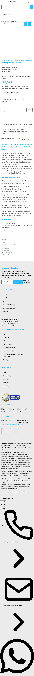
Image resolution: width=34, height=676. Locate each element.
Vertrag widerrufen (8, 498)
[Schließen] (13, 509)
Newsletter (6, 386)
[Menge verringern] (2, 110)
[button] (23, 2)
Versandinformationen (9, 351)
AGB (4, 341)
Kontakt (5, 294)
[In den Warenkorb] (2, 20)
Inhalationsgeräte (13, 69)
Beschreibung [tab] (25, 139)
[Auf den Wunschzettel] (29, 24)
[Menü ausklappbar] (3, 2)
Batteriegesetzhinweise (9, 360)
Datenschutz (6, 337)
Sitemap (5, 311)
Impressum (6, 334)
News (4, 301)
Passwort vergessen (9, 376)
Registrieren (6, 379)
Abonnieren (18, 281)
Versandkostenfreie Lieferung (19, 86)
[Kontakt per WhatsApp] (17, 656)
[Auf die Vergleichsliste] (25, 24)
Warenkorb (6, 382)
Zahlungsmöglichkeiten (9, 347)
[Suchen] (31, 7)
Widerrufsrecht (7, 344)
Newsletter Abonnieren (26, 281)
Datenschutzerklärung (7, 273)
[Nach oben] (0, 675)
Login (4, 372)
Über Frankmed (7, 298)
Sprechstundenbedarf (9, 308)
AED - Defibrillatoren (9, 304)
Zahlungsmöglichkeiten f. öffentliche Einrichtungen (13, 355)
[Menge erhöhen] (27, 114)
